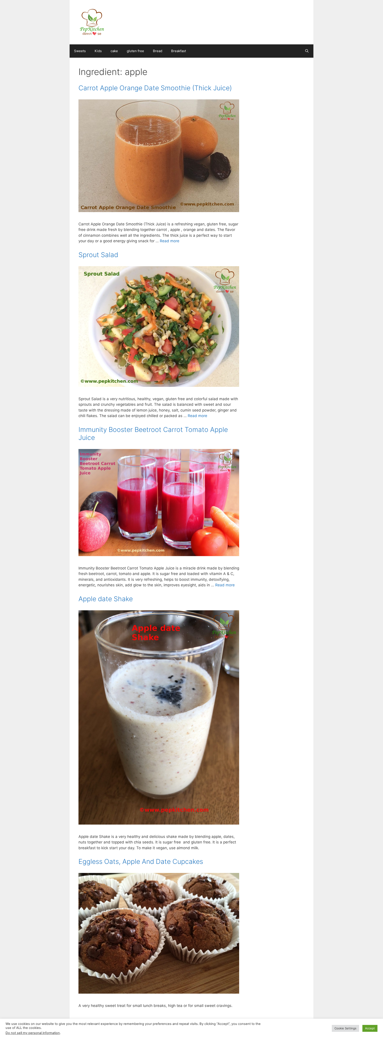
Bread (157, 51)
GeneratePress (216, 1031)
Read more (169, 241)
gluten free (135, 51)
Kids (98, 51)
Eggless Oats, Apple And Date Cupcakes (140, 861)
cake (114, 51)
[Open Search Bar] (306, 51)
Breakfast (178, 51)
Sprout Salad (98, 255)
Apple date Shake (105, 599)
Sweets (80, 51)
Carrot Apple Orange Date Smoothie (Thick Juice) (155, 88)
